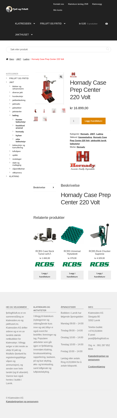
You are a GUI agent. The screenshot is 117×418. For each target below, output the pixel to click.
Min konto (57, 10)
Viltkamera (17, 172)
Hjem (11, 59)
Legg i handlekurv (93, 120)
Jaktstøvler (17, 111)
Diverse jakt (17, 92)
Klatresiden (23, 23)
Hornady (84, 134)
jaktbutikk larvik (98, 140)
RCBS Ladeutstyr (21, 140)
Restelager (17, 159)
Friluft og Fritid (19, 78)
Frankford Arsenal (20, 126)
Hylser (19, 135)
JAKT (18, 59)
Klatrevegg (97, 4)
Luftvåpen (16, 151)
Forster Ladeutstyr (21, 120)
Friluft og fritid (51, 23)
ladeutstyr (75, 143)
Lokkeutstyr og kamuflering (18, 146)
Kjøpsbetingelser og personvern (22, 401)
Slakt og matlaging (16, 164)
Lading (26, 59)
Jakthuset (22, 34)
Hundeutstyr (17, 96)
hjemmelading (85, 137)
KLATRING (14, 176)
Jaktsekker (17, 108)
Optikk (15, 155)
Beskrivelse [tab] (39, 187)
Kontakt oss (58, 4)
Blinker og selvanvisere (18, 87)
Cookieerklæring (96, 366)
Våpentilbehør (18, 169)
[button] (61, 76)
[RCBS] (45, 266)
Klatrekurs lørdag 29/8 (78, 4)
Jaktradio (16, 104)
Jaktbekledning (18, 100)
